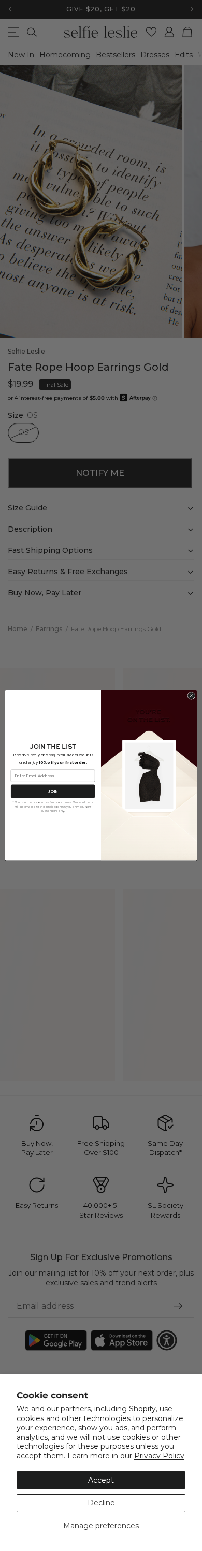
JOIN (52, 791)
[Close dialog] (191, 696)
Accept (101, 1480)
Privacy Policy (159, 1455)
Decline (101, 1503)
